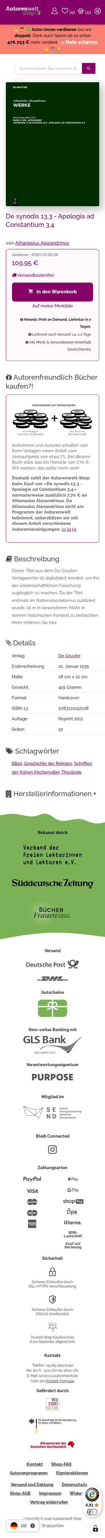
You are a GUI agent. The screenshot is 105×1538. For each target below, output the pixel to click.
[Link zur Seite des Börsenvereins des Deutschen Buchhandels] (52, 1446)
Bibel (17, 763)
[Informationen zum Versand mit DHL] (52, 981)
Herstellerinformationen (55, 793)
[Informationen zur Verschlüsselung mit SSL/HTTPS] (52, 1274)
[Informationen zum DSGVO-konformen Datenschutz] (52, 1301)
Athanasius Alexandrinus (42, 243)
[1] (64, 529)
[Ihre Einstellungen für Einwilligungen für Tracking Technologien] (95, 1528)
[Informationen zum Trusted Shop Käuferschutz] (52, 1329)
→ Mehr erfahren (79, 42)
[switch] (92, 1512)
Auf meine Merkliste (52, 306)
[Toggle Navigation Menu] (98, 12)
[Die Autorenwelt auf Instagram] (52, 1152)
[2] (69, 529)
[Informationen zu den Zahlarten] (32, 1181)
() (71, 12)
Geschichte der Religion (48, 763)
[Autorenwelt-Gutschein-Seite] (52, 1015)
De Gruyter (69, 655)
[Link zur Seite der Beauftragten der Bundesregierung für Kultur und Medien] (52, 1437)
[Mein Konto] (55, 12)
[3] (74, 529)
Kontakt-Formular (60, 1381)
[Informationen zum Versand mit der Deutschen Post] (52, 966)
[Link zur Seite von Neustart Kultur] (52, 1410)
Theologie (71, 772)
